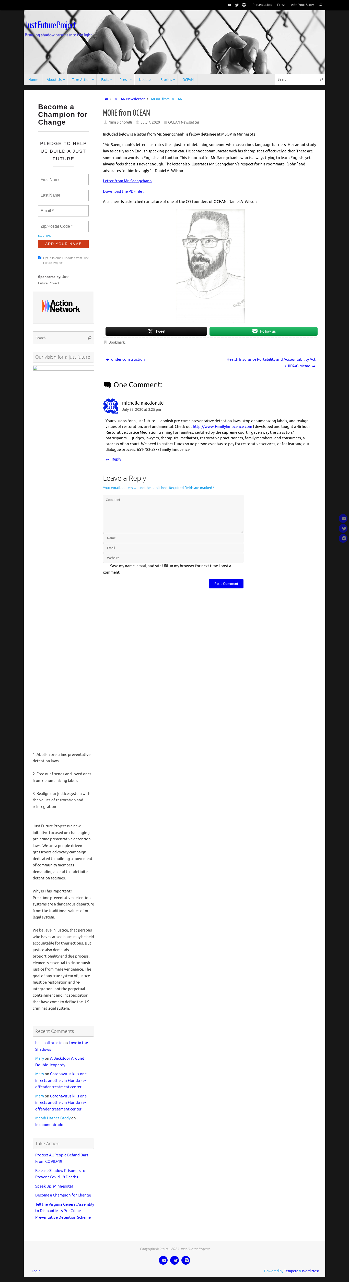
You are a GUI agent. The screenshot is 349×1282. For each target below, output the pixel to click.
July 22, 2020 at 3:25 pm (141, 409)
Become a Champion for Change (63, 1195)
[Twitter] (235, 4)
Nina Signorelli (120, 122)
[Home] (105, 99)
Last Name (49, 192)
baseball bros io (49, 1043)
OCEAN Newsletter (129, 99)
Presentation (262, 5)
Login (36, 1271)
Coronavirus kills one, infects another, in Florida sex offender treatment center (61, 1081)
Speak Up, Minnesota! (54, 1186)
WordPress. (311, 1271)
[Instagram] (243, 4)
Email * (46, 207)
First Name (50, 176)
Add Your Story (302, 5)
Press (281, 5)
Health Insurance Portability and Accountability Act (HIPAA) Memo (271, 363)
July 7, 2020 (150, 122)
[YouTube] (228, 4)
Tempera (291, 1271)
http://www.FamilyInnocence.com (222, 426)
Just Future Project (50, 25)
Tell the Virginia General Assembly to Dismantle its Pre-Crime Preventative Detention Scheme (64, 1211)
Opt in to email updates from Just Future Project (65, 260)
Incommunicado (49, 1124)
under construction (127, 359)
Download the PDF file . (123, 191)
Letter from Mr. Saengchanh (127, 181)
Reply (116, 459)
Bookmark (117, 342)
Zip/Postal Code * (55, 223)
